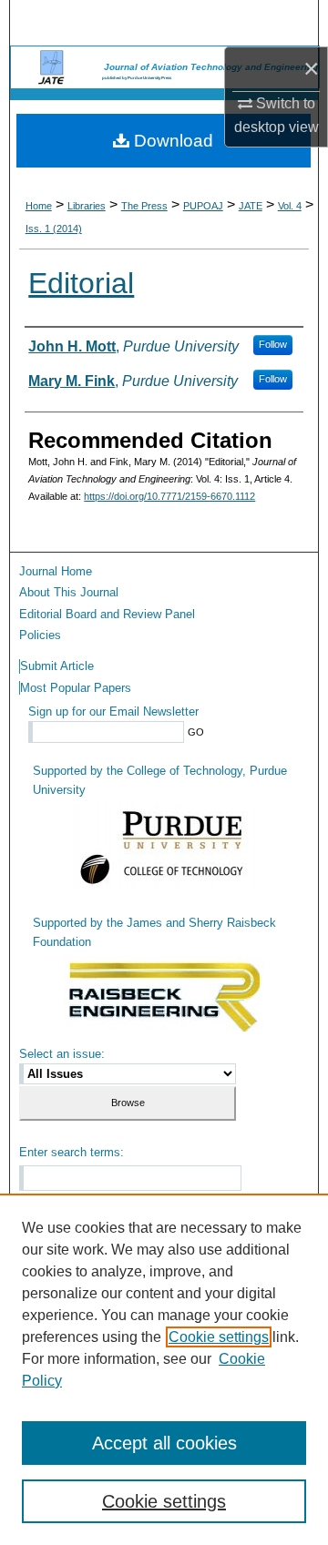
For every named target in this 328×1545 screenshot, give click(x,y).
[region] (164, 1369)
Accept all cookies (164, 1443)
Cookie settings (219, 1337)
